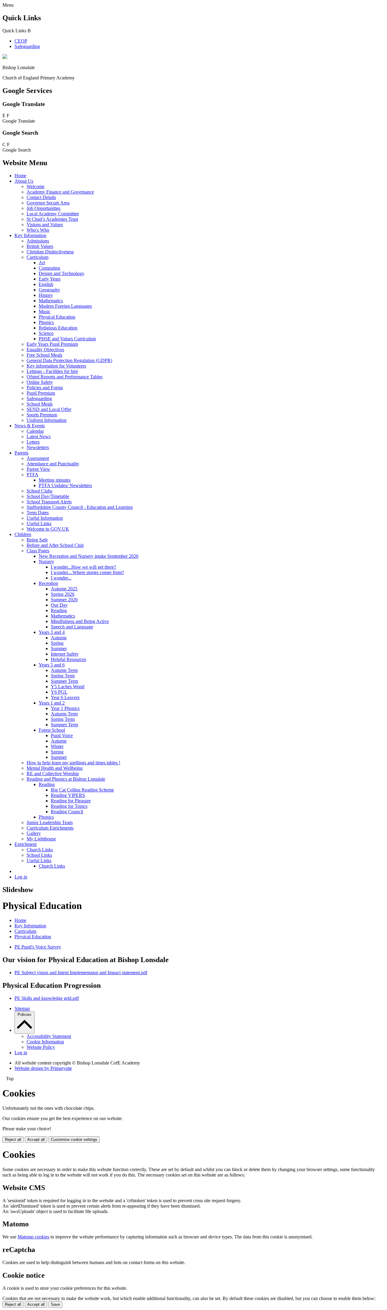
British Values (40, 246)
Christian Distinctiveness (50, 251)
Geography (49, 289)
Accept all (36, 1139)
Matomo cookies (33, 1236)
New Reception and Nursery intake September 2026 (88, 556)
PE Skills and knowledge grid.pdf (47, 998)
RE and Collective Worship (53, 773)
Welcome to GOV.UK (48, 528)
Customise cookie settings (74, 1139)
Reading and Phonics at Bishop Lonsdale (66, 779)
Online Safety (40, 382)
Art (42, 262)
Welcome (35, 186)
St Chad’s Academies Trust (52, 219)
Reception (48, 583)
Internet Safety (65, 654)
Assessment (38, 458)
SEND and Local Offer (49, 409)
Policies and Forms (45, 387)
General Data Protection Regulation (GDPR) (69, 360)
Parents (21, 452)
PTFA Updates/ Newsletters (65, 485)
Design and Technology (61, 273)
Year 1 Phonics (65, 708)
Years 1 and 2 (52, 702)
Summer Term (64, 681)
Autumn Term (64, 670)
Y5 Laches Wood (67, 686)
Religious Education (58, 327)
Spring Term (63, 675)
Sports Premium (42, 414)
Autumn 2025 (64, 588)
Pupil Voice (62, 735)
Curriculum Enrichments (50, 827)
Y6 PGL (59, 692)
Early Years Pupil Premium (52, 344)
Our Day (59, 605)
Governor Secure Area (48, 202)
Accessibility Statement (49, 1036)
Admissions (38, 240)
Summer (59, 648)
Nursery (46, 561)
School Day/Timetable (48, 496)
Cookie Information (45, 1041)
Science (46, 333)
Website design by (43, 1068)
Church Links (40, 849)
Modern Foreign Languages (65, 306)
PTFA (32, 474)
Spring (57, 643)
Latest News (38, 436)
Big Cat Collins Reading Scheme (82, 789)
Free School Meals (44, 355)
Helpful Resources (68, 659)
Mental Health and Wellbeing (55, 768)
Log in (21, 876)
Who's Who (38, 230)
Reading (59, 610)
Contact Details (41, 197)
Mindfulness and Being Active (80, 621)
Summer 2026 (64, 599)
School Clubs (39, 490)
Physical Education (57, 316)
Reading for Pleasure (71, 800)
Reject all (13, 1139)
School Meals (40, 403)
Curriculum (37, 257)
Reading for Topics (69, 806)
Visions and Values (45, 224)
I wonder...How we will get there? (83, 567)
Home (20, 175)
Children (23, 534)
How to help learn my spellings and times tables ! (73, 762)
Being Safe (37, 539)
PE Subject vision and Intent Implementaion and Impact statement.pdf (81, 972)
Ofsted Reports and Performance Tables (64, 376)
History (46, 295)
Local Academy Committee (53, 213)
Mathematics (51, 300)
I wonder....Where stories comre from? (87, 572)
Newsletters (38, 447)
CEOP (21, 40)
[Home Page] (4, 57)
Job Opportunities (43, 208)
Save (55, 1304)
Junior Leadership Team (50, 822)
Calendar (35, 431)
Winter (57, 746)
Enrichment (26, 844)
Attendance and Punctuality (53, 463)
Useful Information (45, 518)
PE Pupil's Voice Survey (38, 946)
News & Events (30, 425)
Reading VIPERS (68, 795)
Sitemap (22, 1008)
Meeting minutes (54, 480)
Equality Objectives (45, 349)
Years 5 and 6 (52, 664)
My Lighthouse (41, 838)
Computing (49, 268)
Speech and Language (72, 626)
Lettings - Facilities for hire (52, 371)
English (46, 284)
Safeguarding (27, 46)
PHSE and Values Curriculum (67, 338)
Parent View (38, 469)
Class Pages (38, 550)
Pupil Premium (41, 393)
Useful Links (39, 523)
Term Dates (38, 512)
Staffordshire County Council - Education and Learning (80, 507)
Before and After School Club (55, 545)
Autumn (59, 637)
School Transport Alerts (49, 501)
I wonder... (61, 577)
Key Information (30, 235)
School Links (39, 855)
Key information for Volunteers (56, 365)
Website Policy (41, 1047)
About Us (24, 181)
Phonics (46, 322)
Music (44, 311)
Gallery (34, 833)
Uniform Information (47, 420)
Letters (33, 442)
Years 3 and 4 (52, 632)
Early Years (49, 278)
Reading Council (67, 811)
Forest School (52, 730)
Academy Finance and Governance (60, 191)
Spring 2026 (62, 594)
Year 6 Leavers (65, 697)
